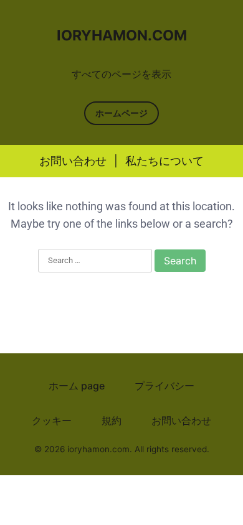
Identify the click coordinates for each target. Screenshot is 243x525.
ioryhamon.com (122, 35)
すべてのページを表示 (121, 74)
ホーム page (77, 385)
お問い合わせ (73, 160)
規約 (112, 420)
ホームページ (121, 113)
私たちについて (164, 160)
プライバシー (164, 385)
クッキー (52, 420)
